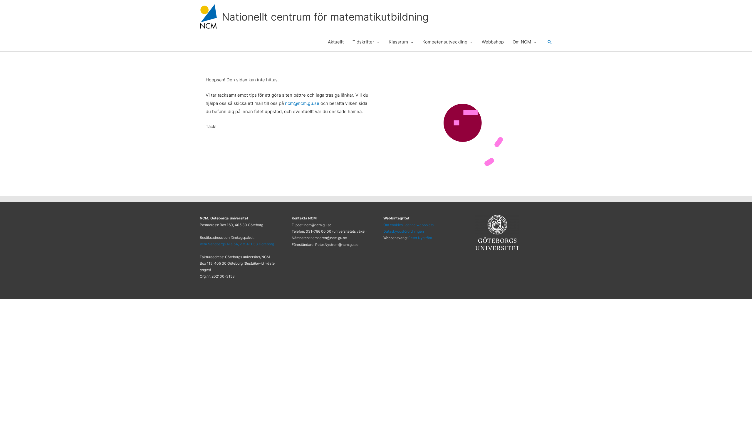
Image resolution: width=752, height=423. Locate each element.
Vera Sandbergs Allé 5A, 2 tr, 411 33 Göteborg (237, 244)
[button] (377, 42)
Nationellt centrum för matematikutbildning (325, 17)
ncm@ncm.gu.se (302, 103)
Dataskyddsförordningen (403, 231)
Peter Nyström (420, 238)
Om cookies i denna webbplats (408, 225)
